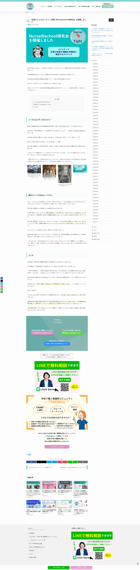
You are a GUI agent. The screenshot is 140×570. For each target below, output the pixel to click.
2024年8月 (95, 136)
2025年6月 (95, 106)
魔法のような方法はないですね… (43, 104)
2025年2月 (95, 118)
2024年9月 (95, 133)
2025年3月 (95, 115)
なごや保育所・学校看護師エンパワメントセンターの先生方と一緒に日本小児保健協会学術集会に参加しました (102, 48)
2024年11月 (96, 127)
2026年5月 (95, 73)
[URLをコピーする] (83, 462)
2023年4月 (95, 185)
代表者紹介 (32, 533)
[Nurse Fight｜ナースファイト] (30, 6)
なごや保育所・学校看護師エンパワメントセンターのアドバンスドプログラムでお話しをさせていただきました (102, 30)
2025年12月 (96, 88)
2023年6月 (95, 179)
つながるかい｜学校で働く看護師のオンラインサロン (43, 536)
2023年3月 (95, 188)
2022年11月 (96, 200)
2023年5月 (95, 182)
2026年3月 (95, 79)
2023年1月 (95, 194)
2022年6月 (95, 215)
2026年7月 (95, 66)
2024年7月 (95, 139)
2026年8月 (95, 63)
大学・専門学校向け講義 (35, 543)
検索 (111, 20)
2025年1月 (95, 121)
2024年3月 (95, 152)
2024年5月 (95, 146)
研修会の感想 (96, 239)
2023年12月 (96, 161)
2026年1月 (95, 85)
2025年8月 (95, 100)
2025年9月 (95, 97)
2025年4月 (95, 112)
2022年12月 (96, 197)
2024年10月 (96, 130)
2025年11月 (96, 91)
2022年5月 (95, 218)
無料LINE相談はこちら (58, 567)
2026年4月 (95, 76)
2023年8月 (95, 173)
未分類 (94, 236)
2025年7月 (95, 103)
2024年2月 (95, 155)
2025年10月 (96, 94)
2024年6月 (95, 142)
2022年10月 (96, 203)
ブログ (29, 24)
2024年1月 (95, 158)
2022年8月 (95, 209)
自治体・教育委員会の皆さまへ (37, 547)
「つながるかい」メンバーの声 (37, 540)
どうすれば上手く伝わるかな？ (42, 102)
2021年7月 (95, 221)
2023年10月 (96, 167)
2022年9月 (95, 206)
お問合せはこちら (81, 567)
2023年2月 (95, 191)
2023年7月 (95, 176)
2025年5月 (95, 109)
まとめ (36, 106)
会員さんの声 (96, 233)
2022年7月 (95, 212)
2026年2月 (95, 82)
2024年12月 (96, 124)
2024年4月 (95, 149)
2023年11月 (96, 164)
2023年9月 (95, 170)
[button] (31, 462)
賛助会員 (31, 550)
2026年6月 (95, 70)
